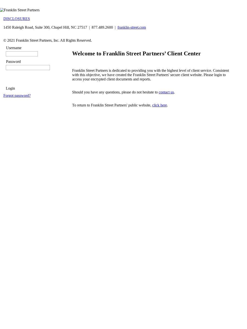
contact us (166, 92)
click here (159, 105)
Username (13, 48)
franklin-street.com (131, 27)
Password (13, 61)
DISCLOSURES (16, 19)
